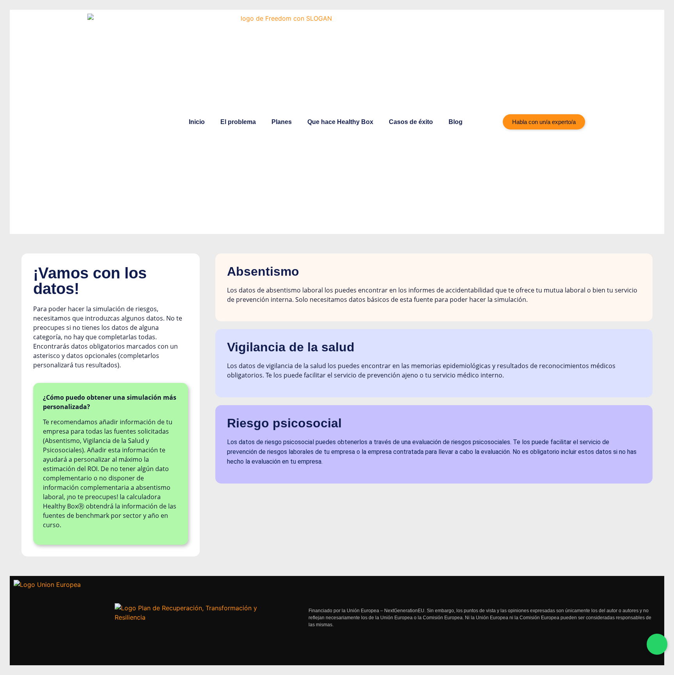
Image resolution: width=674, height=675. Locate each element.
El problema (238, 122)
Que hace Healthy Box (340, 122)
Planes (281, 122)
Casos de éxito (411, 122)
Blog (456, 122)
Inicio (197, 122)
